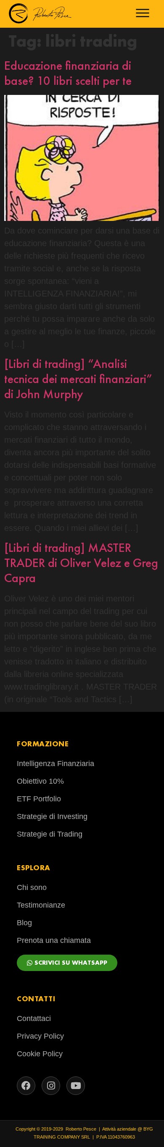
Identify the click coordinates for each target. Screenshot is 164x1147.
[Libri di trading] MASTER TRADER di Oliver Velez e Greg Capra (81, 563)
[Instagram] (51, 1085)
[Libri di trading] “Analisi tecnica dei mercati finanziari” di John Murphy (78, 379)
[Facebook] (26, 1085)
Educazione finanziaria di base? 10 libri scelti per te (68, 73)
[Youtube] (75, 1085)
